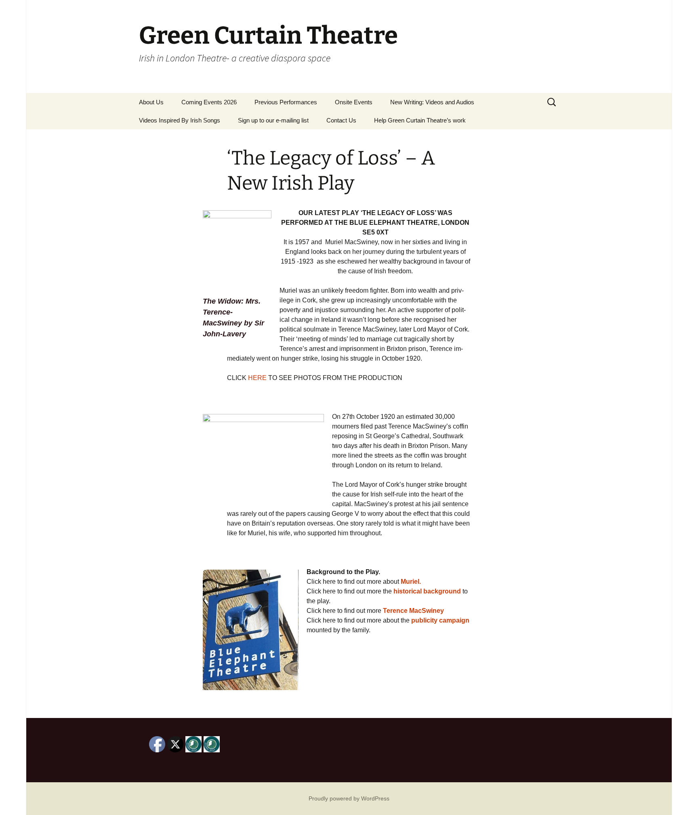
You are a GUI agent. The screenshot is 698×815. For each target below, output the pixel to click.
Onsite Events (353, 102)
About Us (151, 102)
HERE (257, 377)
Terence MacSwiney (413, 610)
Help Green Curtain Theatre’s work (420, 120)
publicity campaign (439, 620)
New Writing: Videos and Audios (432, 102)
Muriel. (411, 581)
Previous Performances (285, 102)
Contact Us (341, 120)
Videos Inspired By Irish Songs (179, 120)
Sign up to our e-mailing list (273, 120)
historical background (427, 591)
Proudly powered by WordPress (349, 798)
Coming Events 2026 (209, 102)
